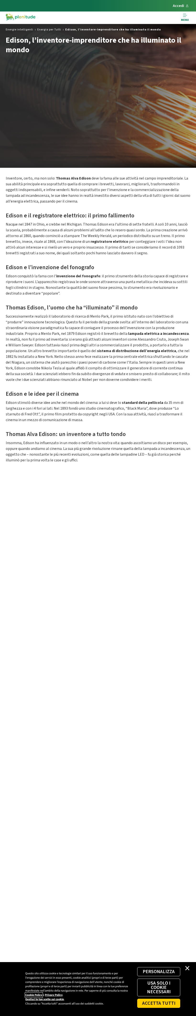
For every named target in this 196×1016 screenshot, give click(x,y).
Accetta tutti (158, 1003)
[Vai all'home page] (20, 17)
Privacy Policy (54, 995)
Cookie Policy (33, 995)
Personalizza (159, 971)
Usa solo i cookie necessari (159, 987)
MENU (185, 20)
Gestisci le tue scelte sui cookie (44, 999)
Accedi (178, 5)
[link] (19, 30)
